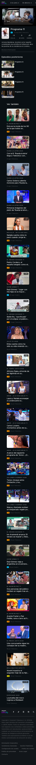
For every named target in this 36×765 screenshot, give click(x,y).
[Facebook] (13, 712)
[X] (33, 712)
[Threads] (23, 712)
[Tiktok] (18, 712)
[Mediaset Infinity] (4, 3)
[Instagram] (28, 712)
